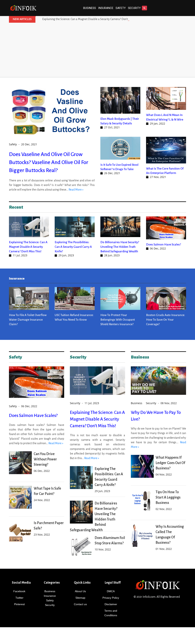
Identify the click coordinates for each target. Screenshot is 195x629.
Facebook (19, 591)
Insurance (105, 8)
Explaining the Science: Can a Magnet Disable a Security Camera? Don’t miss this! (91, 19)
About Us (80, 591)
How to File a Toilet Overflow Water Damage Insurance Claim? (28, 319)
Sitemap (80, 597)
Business (89, 8)
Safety (121, 8)
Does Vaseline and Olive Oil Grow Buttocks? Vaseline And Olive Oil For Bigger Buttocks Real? (48, 162)
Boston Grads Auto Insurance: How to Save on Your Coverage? (165, 319)
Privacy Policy (110, 597)
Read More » (76, 189)
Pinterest (19, 604)
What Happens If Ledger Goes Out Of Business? (170, 463)
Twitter (19, 597)
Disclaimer (111, 604)
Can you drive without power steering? (45, 459)
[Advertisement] (97, 50)
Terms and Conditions (110, 613)
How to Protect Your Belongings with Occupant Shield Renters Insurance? (117, 319)
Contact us (80, 604)
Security (134, 8)
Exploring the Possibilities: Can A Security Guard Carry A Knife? (73, 246)
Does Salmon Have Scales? (163, 244)
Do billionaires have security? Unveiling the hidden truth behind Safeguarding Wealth (119, 246)
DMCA (111, 591)
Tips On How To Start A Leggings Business (168, 497)
